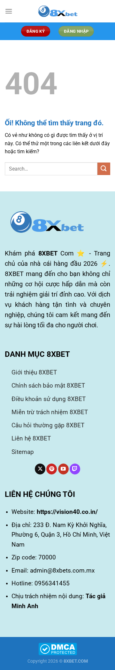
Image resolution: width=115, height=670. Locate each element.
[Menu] (8, 11)
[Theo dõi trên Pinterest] (51, 469)
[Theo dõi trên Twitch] (75, 469)
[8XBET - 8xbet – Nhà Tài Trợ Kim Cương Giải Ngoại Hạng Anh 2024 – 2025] (57, 11)
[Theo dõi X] (40, 469)
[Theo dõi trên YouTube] (63, 469)
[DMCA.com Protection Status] (57, 648)
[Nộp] (103, 169)
